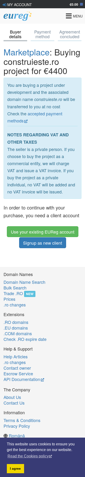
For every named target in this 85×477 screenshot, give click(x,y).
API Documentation (22, 379)
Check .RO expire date (25, 339)
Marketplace (27, 52)
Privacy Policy (17, 426)
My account (19, 4)
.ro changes (15, 304)
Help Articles (16, 356)
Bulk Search (15, 288)
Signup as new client (42, 243)
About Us (12, 397)
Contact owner (17, 368)
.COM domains (18, 333)
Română (17, 435)
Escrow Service (18, 373)
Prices (9, 299)
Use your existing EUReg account (42, 232)
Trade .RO (13, 293)
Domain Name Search (24, 282)
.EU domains (16, 328)
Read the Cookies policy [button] (28, 456)
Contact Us (14, 403)
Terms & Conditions (22, 420)
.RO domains (16, 322)
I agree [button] (15, 468)
